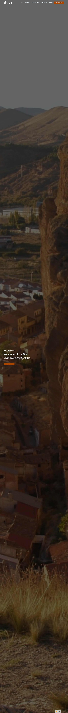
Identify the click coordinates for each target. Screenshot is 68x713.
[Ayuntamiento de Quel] (8, 2)
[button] (59, 2)
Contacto (50, 2)
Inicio (22, 2)
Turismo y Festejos (43, 2)
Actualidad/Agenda (35, 2)
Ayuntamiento (27, 2)
